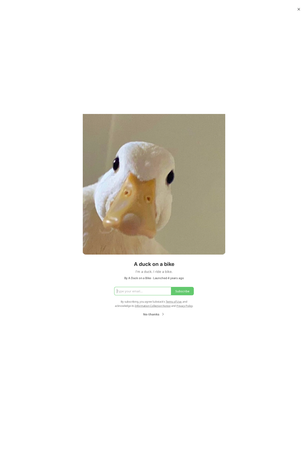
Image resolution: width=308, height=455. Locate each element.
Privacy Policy (184, 306)
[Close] (299, 9)
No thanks (151, 314)
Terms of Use (173, 301)
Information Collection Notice (153, 306)
